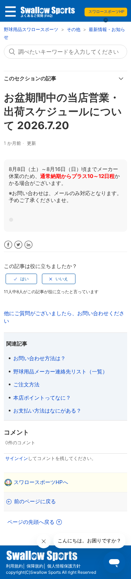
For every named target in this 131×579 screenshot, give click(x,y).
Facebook (8, 244)
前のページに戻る (35, 501)
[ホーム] (47, 14)
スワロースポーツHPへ (41, 482)
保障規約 (35, 566)
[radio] (21, 279)
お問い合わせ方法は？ (39, 358)
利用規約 (14, 566)
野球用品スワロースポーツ (32, 29)
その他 (73, 29)
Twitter (18, 244)
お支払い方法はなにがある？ (47, 410)
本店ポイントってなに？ (42, 397)
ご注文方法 (26, 384)
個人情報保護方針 (64, 566)
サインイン (16, 458)
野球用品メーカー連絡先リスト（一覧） (60, 371)
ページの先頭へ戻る (30, 522)
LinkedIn (28, 244)
